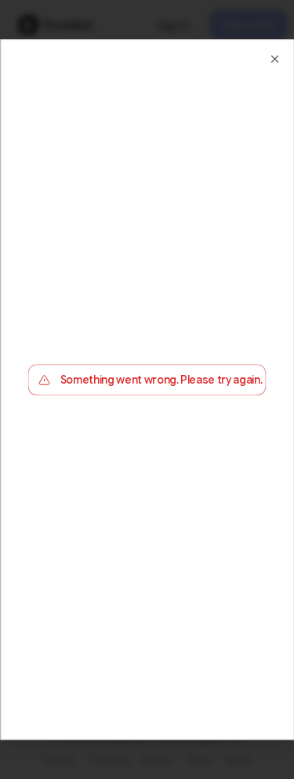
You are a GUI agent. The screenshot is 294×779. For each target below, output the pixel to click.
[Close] (274, 59)
